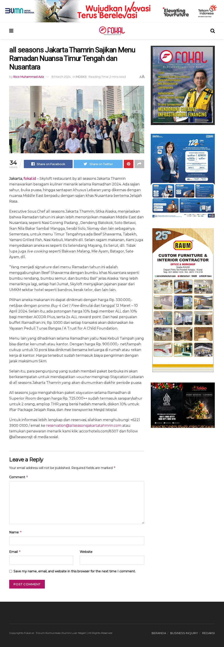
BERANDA (159, 633)
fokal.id (30, 178)
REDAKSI (208, 633)
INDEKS (81, 76)
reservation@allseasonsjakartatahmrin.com (83, 425)
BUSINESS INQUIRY (184, 633)
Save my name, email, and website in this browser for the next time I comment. (75, 571)
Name (15, 532)
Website (86, 552)
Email (15, 552)
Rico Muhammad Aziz (28, 76)
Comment (18, 477)
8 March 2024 (61, 76)
